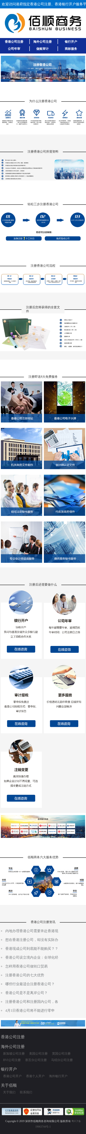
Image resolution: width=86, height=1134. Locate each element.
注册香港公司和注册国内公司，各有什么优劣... (31, 1002)
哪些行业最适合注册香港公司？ (30, 984)
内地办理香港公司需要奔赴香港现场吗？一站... (31, 931)
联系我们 (26, 1092)
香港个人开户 (35, 1076)
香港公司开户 (12, 1076)
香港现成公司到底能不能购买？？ (31, 948)
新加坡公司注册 (14, 1053)
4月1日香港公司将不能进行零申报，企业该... (30, 1011)
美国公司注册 (38, 1053)
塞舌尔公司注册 (36, 1060)
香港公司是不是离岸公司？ (26, 993)
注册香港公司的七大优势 (24, 975)
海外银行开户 (58, 1076)
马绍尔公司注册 (62, 1060)
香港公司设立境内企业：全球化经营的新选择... (31, 958)
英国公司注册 (61, 1053)
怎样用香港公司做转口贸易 (26, 966)
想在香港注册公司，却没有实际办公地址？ (31, 940)
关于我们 (9, 1092)
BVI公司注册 (12, 1060)
